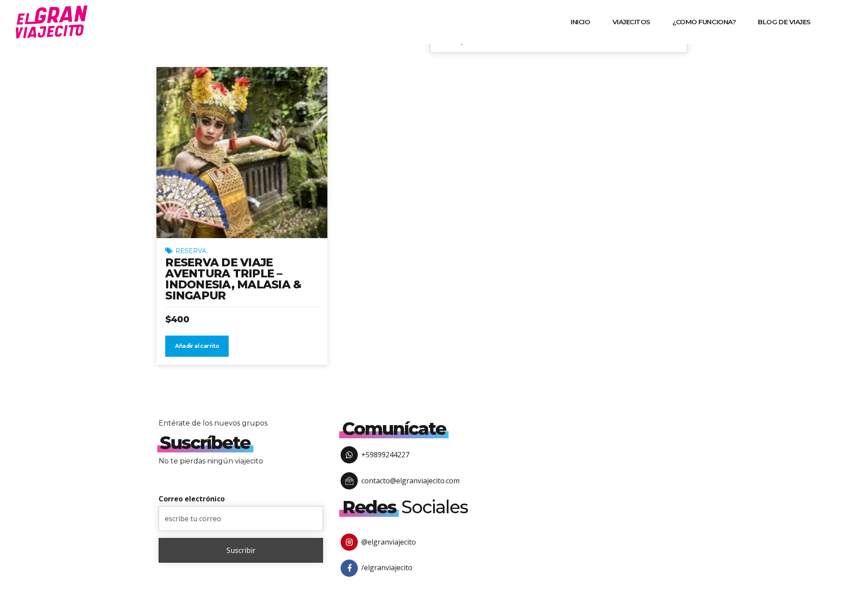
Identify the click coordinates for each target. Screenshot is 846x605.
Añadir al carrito (197, 346)
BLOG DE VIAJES (784, 22)
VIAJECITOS (631, 22)
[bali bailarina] (241, 152)
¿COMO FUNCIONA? (704, 22)
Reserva (190, 251)
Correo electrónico (192, 499)
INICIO (580, 22)
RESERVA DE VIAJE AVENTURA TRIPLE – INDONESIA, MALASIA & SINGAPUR (233, 279)
